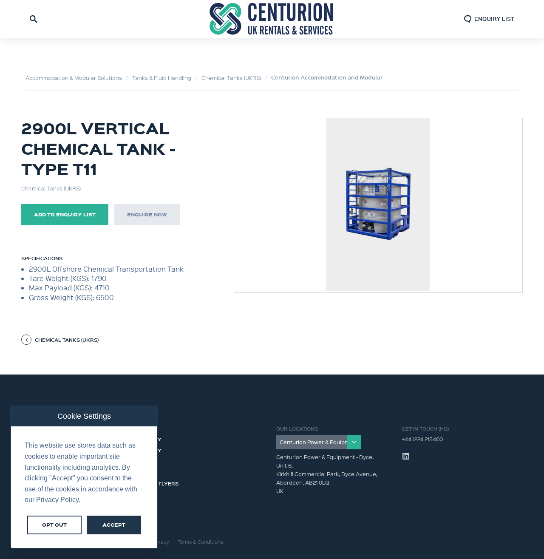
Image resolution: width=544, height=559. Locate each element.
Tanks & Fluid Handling (161, 77)
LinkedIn (406, 456)
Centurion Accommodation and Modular (326, 77)
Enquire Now (147, 214)
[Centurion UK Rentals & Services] (272, 19)
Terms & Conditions (200, 542)
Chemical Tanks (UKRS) (231, 77)
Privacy (160, 542)
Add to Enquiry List (65, 214)
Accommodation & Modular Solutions (74, 77)
